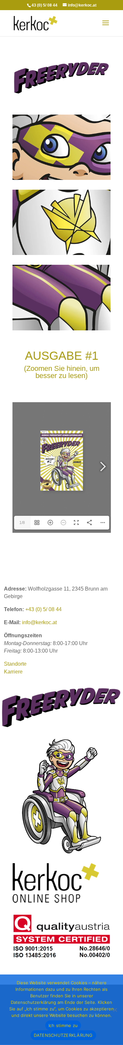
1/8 (22, 522)
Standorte (15, 664)
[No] (115, 1009)
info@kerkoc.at (39, 622)
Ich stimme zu (63, 1025)
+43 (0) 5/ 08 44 (43, 609)
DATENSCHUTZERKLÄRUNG (63, 1035)
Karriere (13, 671)
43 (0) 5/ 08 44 (44, 5)
